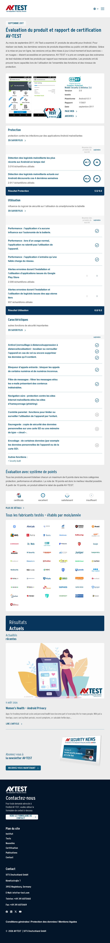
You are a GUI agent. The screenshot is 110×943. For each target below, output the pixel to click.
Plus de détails (13, 508)
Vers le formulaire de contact (21, 817)
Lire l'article (12, 723)
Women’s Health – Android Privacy (26, 708)
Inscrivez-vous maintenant (22, 768)
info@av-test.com (20, 892)
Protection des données (44, 922)
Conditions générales (17, 922)
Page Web (69, 111)
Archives (69, 116)
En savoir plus (15, 140)
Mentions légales (68, 922)
